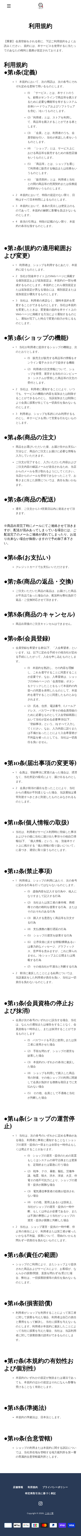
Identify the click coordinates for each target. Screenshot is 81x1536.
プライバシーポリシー (55, 1487)
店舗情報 (18, 1487)
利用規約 (33, 1487)
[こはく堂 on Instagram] (40, 1503)
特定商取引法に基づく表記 (40, 1493)
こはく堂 (49, 1513)
